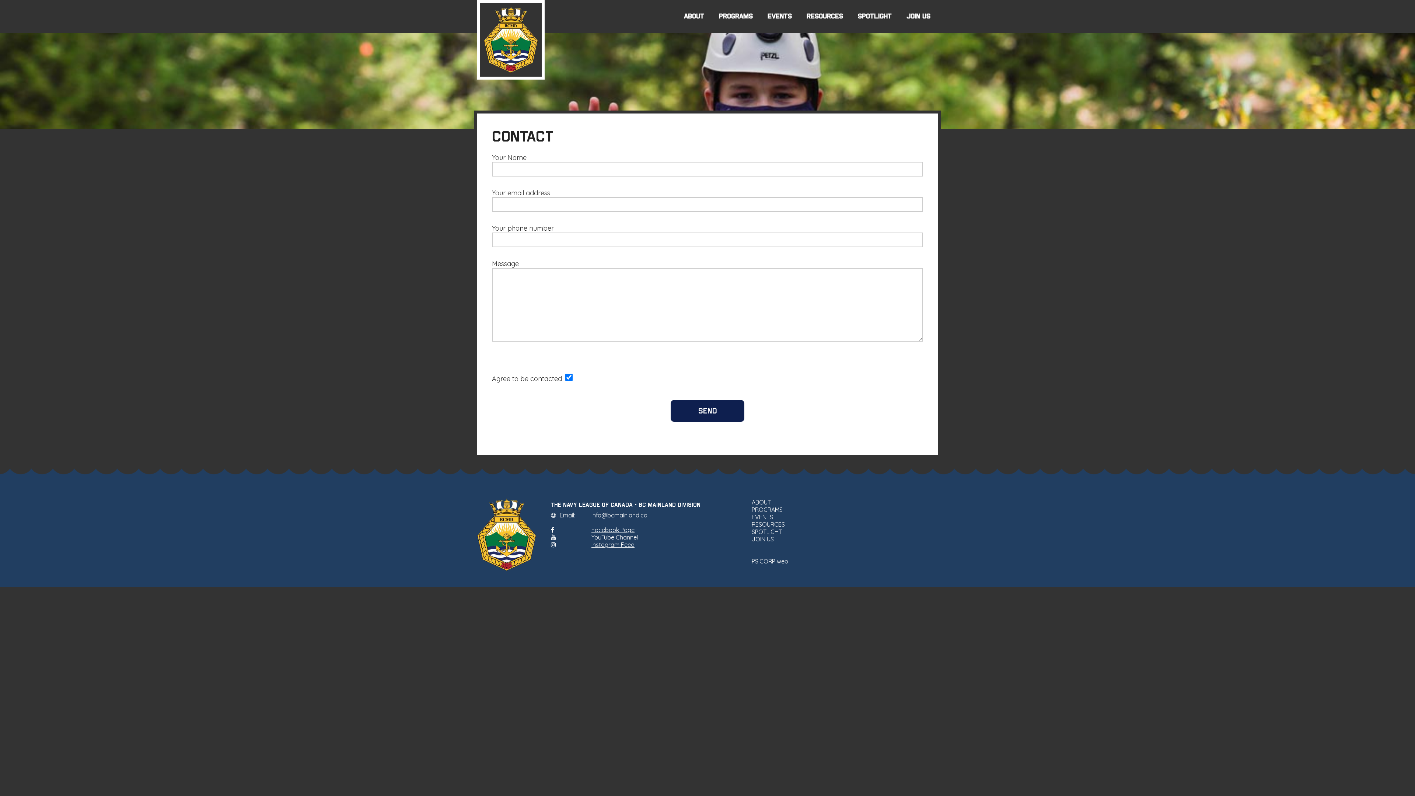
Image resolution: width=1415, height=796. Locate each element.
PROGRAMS (736, 16)
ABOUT (694, 16)
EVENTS (780, 16)
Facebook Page (613, 530)
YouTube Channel (614, 537)
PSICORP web (770, 561)
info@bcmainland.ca (619, 515)
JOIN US (918, 16)
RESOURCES (825, 16)
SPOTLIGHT (875, 16)
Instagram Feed (613, 544)
